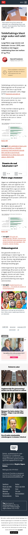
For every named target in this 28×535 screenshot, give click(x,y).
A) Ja (8, 173)
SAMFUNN (5, 327)
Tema (17, 496)
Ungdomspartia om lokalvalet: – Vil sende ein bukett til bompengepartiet (14, 286)
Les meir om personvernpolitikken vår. (13, 476)
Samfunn (5, 484)
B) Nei (20, 173)
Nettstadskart (19, 494)
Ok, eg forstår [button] (14, 532)
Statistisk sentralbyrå (13, 94)
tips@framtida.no (8, 505)
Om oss (17, 491)
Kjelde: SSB (4, 141)
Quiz (16, 489)
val (18, 330)
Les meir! (20, 529)
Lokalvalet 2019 (21, 327)
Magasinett (6, 489)
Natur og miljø (20, 487)
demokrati (12, 327)
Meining (5, 491)
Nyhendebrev (7, 496)
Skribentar (6, 494)
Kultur (17, 484)
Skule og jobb (7, 487)
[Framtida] (3, 2)
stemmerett (12, 330)
